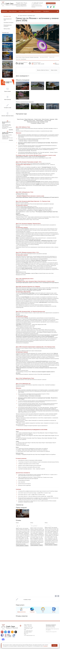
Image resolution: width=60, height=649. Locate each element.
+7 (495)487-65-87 (37, 3)
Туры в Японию (12, 11)
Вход (47, 4)
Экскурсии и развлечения (25, 11)
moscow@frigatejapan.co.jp (29, 635)
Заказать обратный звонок (37, 5)
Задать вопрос (54, 70)
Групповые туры (7, 16)
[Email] (44, 505)
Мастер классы (7, 28)
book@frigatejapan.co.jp (36, 4)
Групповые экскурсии (8, 22)
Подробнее (11, 129)
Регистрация (52, 4)
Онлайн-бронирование (50, 3)
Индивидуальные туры (8, 19)
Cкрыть (26, 545)
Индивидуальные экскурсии (8, 25)
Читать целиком (20, 545)
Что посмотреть (37, 11)
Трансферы (46, 11)
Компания (4, 11)
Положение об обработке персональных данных (51, 625)
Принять (54, 645)
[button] (56, 596)
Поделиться (18, 505)
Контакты (33, 6)
